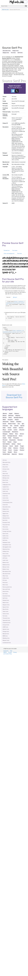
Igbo (23, 423)
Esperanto (14, 454)
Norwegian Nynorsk (12, 436)
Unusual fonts (6, 625)
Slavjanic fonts (6, 604)
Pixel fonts (5, 582)
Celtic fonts (5, 491)
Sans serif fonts (6, 589)
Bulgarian (18, 415)
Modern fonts (6, 569)
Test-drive (19, 253)
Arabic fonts (5, 464)
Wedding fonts (6, 638)
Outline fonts (6, 578)
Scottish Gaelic (6, 454)
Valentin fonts (6, 629)
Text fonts (5, 616)
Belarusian (10, 415)
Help (11, 651)
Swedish (10, 452)
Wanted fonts (6, 633)
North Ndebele (6, 444)
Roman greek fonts (7, 587)
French (10, 450)
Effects (5, 652)
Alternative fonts (6, 462)
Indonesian (5, 425)
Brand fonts (5, 480)
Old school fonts (6, 573)
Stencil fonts (5, 609)
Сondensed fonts (7, 642)
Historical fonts (6, 549)
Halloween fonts (6, 542)
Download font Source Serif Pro (14, 396)
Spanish (22, 425)
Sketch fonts (5, 602)
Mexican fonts (6, 567)
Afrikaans (16, 413)
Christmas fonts (6, 493)
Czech (4, 452)
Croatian (16, 450)
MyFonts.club (5, 9)
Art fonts (5, 471)
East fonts (5, 520)
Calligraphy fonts (7, 484)
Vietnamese (5, 421)
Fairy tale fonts (6, 524)
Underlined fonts (6, 622)
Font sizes (14, 250)
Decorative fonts (6, 507)
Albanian (5, 413)
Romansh (5, 440)
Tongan (22, 446)
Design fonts (6, 509)
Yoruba (9, 427)
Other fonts (5, 576)
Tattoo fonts (5, 611)
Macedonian (15, 431)
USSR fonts (5, 627)
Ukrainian (15, 448)
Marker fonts (6, 562)
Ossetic (4, 438)
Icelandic (16, 425)
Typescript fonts (6, 620)
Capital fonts (6, 487)
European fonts (6, 522)
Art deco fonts (6, 469)
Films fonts (5, 527)
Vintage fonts (6, 631)
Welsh (4, 419)
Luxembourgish (6, 431)
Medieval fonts (6, 564)
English (10, 413)
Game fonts (5, 533)
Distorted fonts (6, 518)
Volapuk (17, 419)
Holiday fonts (6, 551)
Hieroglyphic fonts (7, 547)
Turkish (4, 448)
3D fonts (5, 460)
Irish (11, 425)
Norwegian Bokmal (18, 417)
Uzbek (9, 448)
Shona (15, 452)
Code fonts (5, 495)
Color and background (8, 253)
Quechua (21, 427)
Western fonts (6, 640)
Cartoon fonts (6, 489)
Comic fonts (5, 498)
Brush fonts (5, 482)
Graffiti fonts (5, 538)
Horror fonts (5, 553)
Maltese (11, 434)
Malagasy (5, 434)
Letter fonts (5, 560)
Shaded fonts (6, 600)
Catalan (15, 427)
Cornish (10, 429)
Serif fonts (5, 598)
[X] (17, 91)
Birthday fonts (6, 478)
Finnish (4, 450)
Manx (16, 434)
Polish (9, 438)
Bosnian (5, 417)
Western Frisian (12, 423)
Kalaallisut (18, 421)
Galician (12, 421)
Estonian (21, 454)
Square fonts (6, 607)
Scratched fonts (6, 596)
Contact (10, 652)
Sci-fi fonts (5, 593)
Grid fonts (5, 540)
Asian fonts (5, 473)
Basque (4, 415)
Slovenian (5, 446)
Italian (4, 427)
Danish (4, 423)
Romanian (20, 440)
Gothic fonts (5, 536)
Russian (9, 442)
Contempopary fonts (7, 502)
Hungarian (10, 419)
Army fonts (5, 467)
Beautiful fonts (6, 475)
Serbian (13, 444)
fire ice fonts (5, 529)
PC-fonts (5, 580)
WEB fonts (5, 636)
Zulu (19, 423)
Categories (6, 651)
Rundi (4, 442)
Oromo (20, 436)
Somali (11, 446)
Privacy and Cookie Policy (10, 653)
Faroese (22, 448)
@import (15, 297)
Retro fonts (5, 584)
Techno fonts (6, 613)
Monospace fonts (7, 571)
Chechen (22, 450)
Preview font (6, 250)
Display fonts (6, 515)
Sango (15, 442)
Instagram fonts (6, 556)
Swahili (16, 446)
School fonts (5, 591)
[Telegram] (13, 91)
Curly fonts (5, 504)
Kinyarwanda (12, 440)
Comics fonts (6, 500)
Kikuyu (4, 429)
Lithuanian (21, 429)
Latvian (15, 429)
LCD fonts (5, 558)
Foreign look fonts (7, 531)
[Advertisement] (14, 28)
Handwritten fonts (7, 544)
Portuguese (16, 438)
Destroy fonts (6, 511)
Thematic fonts (6, 618)
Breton (10, 417)
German (22, 434)
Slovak (19, 444)
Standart (8, 297)
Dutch (4, 436)
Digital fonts (5, 513)
